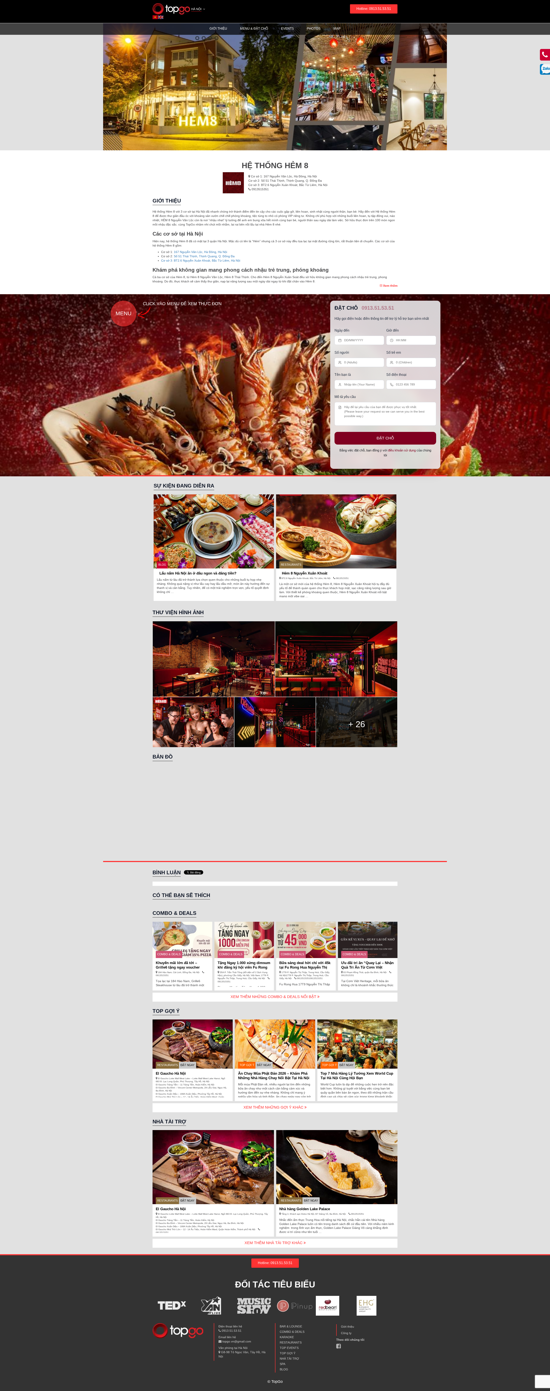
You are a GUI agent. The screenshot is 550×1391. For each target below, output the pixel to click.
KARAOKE (287, 1337)
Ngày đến (342, 330)
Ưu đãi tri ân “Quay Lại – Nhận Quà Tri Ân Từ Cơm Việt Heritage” (367, 967)
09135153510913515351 (309, 978)
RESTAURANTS (291, 564)
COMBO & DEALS (169, 954)
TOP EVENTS (289, 1348)
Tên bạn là (343, 374)
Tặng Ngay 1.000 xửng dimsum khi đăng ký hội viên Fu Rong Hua (244, 967)
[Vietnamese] (155, 17)
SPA (282, 1364)
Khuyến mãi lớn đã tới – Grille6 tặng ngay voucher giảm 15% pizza (178, 967)
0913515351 (260, 189)
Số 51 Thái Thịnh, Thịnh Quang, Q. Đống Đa (204, 256)
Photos (314, 28)
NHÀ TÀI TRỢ (289, 1358)
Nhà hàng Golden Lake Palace (304, 1209)
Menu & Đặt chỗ (254, 28)
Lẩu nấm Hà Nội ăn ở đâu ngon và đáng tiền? (197, 573)
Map (337, 28)
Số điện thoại (396, 374)
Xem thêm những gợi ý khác (273, 1107)
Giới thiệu (218, 28)
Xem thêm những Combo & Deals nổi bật (274, 997)
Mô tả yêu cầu (345, 397)
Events (287, 28)
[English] (161, 17)
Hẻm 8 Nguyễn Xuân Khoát (304, 573)
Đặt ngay (187, 1065)
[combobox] (198, 9)
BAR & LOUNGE (291, 1326)
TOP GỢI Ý (247, 1065)
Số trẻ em (393, 352)
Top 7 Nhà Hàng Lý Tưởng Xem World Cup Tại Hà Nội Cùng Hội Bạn (357, 1075)
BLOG (162, 564)
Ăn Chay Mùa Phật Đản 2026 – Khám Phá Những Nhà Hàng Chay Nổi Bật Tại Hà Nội (273, 1075)
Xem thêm (389, 285)
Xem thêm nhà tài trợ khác (274, 1243)
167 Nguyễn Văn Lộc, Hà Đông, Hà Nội (200, 252)
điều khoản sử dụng (402, 450)
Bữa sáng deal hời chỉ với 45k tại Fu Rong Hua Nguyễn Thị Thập (304, 967)
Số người (342, 352)
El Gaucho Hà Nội (171, 1073)
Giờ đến (392, 330)
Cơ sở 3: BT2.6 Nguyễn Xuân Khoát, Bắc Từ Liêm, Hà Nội (200, 260)
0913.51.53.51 (378, 308)
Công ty (346, 1333)
